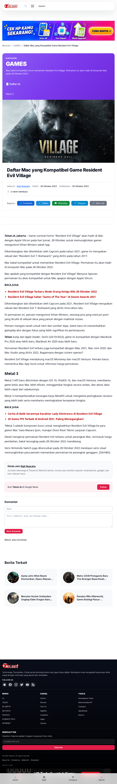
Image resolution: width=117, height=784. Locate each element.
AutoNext (44, 715)
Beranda (6, 45)
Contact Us (15, 760)
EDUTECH (6, 711)
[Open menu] (32, 6)
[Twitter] (21, 684)
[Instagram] (16, 684)
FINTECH (6, 715)
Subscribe (58, 748)
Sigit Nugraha (23, 186)
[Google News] (4, 684)
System (41, 6)
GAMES (17, 45)
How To (43, 706)
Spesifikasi (82, 711)
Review (43, 702)
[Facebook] (10, 684)
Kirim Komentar (14, 531)
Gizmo (43, 698)
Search (81, 715)
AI (3, 698)
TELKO (5, 702)
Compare (82, 706)
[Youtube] (27, 684)
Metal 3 (10, 94)
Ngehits (43, 711)
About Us (5, 760)
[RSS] (33, 684)
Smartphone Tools (85, 698)
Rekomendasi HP (85, 702)
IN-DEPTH (6, 706)
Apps (42, 719)
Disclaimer (35, 760)
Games (43, 723)
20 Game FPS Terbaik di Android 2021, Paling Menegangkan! (46, 419)
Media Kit (25, 760)
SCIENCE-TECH (8, 719)
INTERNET (6, 723)
